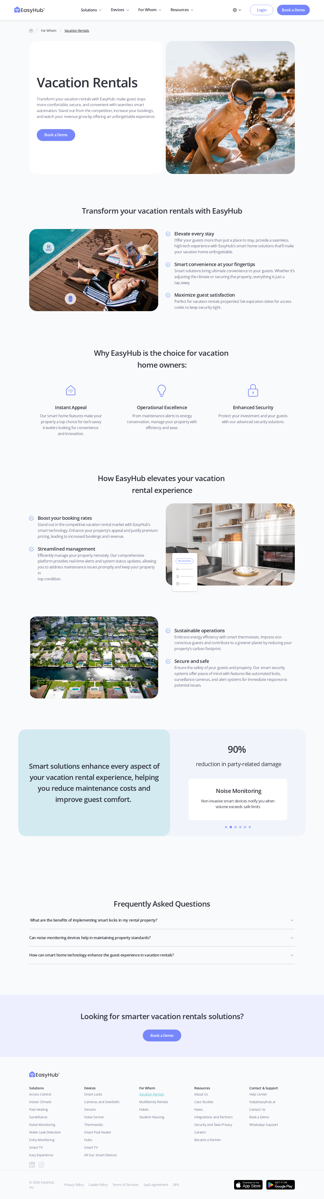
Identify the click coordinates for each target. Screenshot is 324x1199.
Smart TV (36, 1147)
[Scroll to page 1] (225, 827)
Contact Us (257, 1109)
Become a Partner (207, 1140)
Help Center (258, 1094)
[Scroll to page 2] (230, 827)
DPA (176, 1184)
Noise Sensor (94, 1117)
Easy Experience (41, 1155)
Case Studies (203, 1102)
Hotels (143, 1109)
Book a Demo (259, 1117)
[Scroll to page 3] (235, 827)
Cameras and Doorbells (101, 1102)
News (198, 1109)
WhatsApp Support (263, 1124)
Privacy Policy (74, 1184)
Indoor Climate (40, 1102)
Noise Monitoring (42, 1124)
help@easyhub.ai (262, 1102)
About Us (202, 1094)
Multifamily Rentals (153, 1102)
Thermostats (93, 1124)
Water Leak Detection (45, 1132)
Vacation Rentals (77, 30)
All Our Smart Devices (100, 1155)
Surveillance (38, 1117)
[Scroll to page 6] (250, 827)
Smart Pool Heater (97, 1132)
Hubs (88, 1140)
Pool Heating (38, 1109)
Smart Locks (93, 1094)
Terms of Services (125, 1184)
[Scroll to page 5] (245, 827)
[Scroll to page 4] (240, 827)
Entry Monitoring (41, 1140)
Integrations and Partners (213, 1117)
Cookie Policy (98, 1184)
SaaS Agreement (155, 1184)
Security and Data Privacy (213, 1124)
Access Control (40, 1094)
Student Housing (151, 1117)
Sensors (90, 1109)
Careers (200, 1132)
